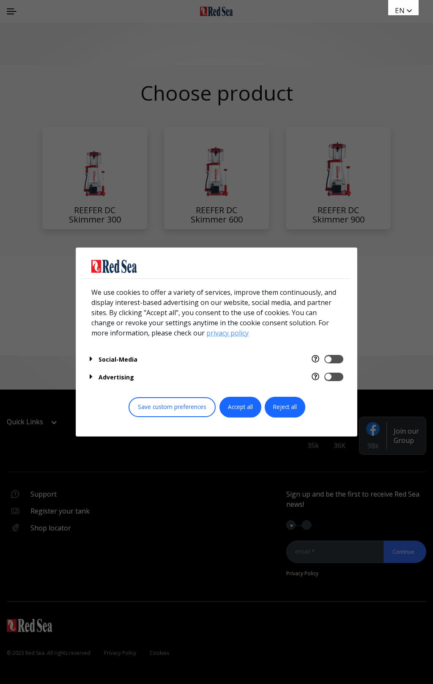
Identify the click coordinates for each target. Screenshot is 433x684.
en (400, 10)
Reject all (285, 407)
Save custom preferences (172, 407)
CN (400, 19)
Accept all (240, 407)
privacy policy (227, 333)
